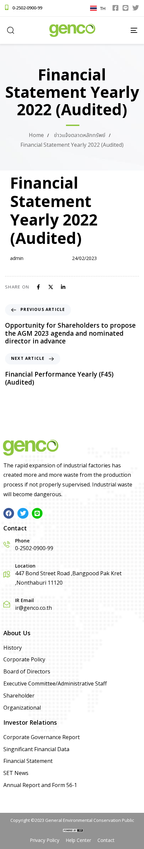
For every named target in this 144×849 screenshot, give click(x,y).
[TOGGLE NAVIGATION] (115, 30)
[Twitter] (135, 8)
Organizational (22, 708)
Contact (106, 840)
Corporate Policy (24, 660)
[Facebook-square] (115, 8)
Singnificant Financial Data (36, 750)
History (12, 648)
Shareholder (18, 696)
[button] (10, 30)
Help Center (78, 840)
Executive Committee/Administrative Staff (55, 684)
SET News (15, 773)
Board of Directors (26, 672)
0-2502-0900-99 (27, 8)
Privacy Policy (44, 840)
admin (16, 258)
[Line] (125, 8)
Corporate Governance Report (41, 737)
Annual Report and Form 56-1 (40, 785)
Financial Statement (28, 761)
